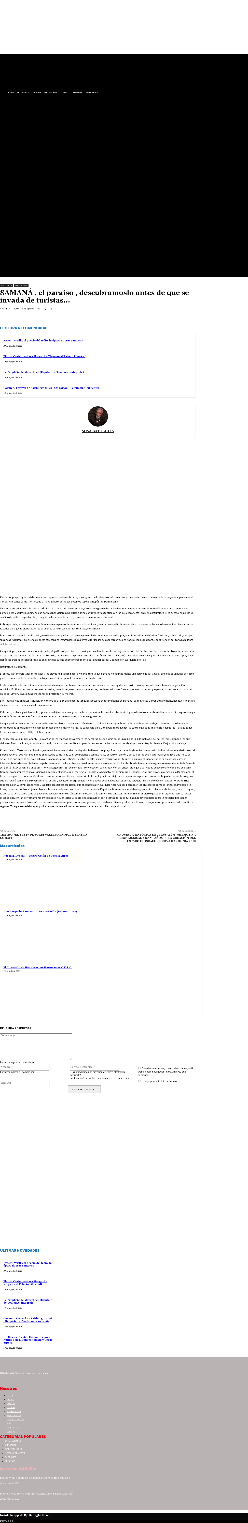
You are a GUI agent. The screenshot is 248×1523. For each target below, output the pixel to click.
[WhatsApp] (177, 316)
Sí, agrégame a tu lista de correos (159, 1081)
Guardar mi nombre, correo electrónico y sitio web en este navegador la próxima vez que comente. (166, 1071)
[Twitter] (153, 316)
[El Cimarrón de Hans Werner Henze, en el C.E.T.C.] (173, 991)
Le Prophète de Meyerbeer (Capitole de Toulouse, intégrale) (43, 372)
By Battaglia (6, 285)
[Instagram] (8, 1379)
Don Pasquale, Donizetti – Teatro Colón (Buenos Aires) (40, 911)
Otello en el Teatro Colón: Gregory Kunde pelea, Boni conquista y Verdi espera (27, 1340)
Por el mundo (21, 285)
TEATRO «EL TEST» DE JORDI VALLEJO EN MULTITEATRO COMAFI (43, 836)
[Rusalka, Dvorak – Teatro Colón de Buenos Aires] (173, 879)
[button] (244, 272)
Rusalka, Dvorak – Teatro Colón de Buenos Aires (35, 855)
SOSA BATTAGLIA (11, 308)
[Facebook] (141, 316)
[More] (190, 316)
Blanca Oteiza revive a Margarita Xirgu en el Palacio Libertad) (44, 356)
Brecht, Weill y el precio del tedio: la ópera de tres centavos (43, 340)
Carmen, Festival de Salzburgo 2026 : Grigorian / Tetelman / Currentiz (51, 388)
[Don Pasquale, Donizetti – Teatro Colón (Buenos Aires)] (173, 935)
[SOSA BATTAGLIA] (98, 416)
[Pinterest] (165, 316)
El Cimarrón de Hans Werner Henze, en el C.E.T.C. (37, 967)
